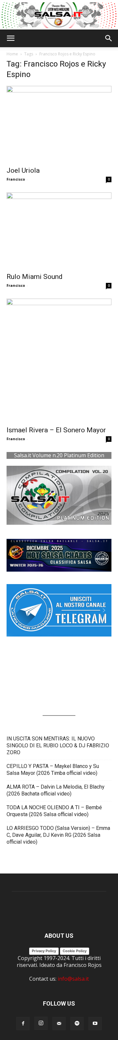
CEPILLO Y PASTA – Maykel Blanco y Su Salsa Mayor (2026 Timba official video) (53, 769)
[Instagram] (41, 1023)
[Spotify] (77, 1023)
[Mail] (59, 1023)
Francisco (16, 179)
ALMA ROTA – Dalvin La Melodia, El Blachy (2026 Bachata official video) (56, 790)
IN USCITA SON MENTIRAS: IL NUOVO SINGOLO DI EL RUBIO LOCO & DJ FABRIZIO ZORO (58, 745)
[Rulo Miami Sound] (59, 230)
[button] (10, 38)
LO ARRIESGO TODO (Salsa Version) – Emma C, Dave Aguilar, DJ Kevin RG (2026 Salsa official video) (58, 835)
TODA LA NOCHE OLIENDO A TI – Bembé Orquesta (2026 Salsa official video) (54, 810)
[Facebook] (23, 1023)
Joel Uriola (23, 170)
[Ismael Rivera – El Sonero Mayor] (59, 360)
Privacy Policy (44, 951)
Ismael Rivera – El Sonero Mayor (56, 430)
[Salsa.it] (59, 15)
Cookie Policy (75, 951)
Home (12, 54)
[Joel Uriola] (59, 124)
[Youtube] (95, 1023)
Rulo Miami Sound (35, 277)
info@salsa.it (73, 978)
